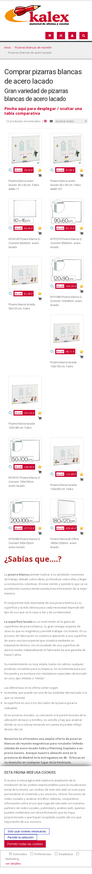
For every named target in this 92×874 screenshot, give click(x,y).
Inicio (7, 47)
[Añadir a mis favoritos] (40, 169)
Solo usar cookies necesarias (27, 831)
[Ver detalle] (10, 169)
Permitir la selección (21, 837)
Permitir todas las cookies (25, 844)
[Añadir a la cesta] (40, 175)
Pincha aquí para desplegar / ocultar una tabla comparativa (43, 111)
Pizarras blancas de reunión (33, 47)
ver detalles (13, 863)
